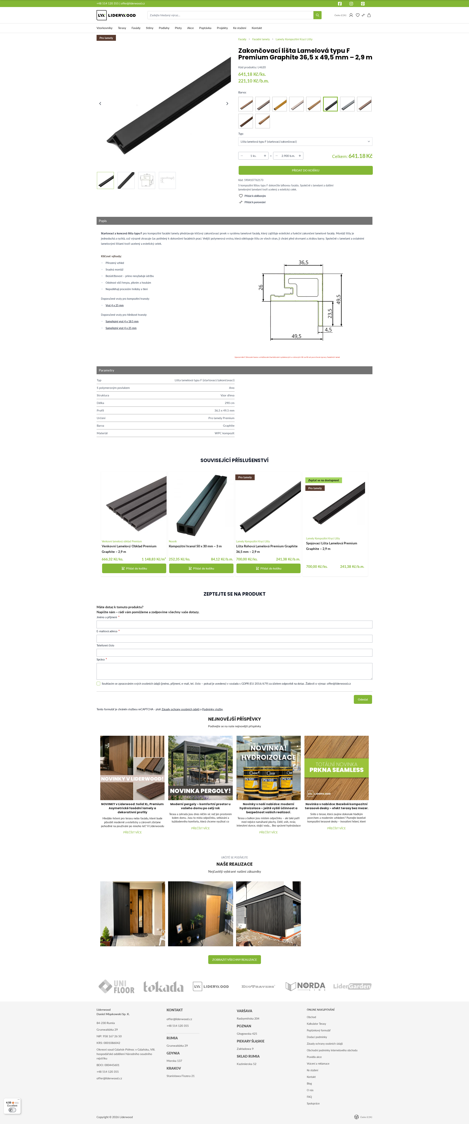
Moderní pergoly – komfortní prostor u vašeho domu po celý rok (200, 806)
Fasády (242, 39)
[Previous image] (100, 103)
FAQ (309, 1097)
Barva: (242, 92)
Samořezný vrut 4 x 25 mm (121, 328)
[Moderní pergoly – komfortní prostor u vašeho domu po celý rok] (200, 768)
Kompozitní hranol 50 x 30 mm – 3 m (195, 546)
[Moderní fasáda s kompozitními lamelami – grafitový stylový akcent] (268, 913)
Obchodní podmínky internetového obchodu (332, 1050)
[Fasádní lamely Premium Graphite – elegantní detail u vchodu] (132, 913)
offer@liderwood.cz (133, 3)
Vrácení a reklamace (318, 1063)
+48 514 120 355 (108, 3)
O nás (310, 1090)
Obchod (311, 1017)
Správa (101, 659)
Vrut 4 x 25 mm (115, 305)
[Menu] (18, 1100)
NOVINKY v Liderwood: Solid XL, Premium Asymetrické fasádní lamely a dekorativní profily (132, 808)
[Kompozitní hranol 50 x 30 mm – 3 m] (201, 504)
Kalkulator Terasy (316, 1023)
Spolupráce (313, 1103)
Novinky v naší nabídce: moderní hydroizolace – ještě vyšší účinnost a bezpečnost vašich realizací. (268, 808)
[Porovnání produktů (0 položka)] (363, 15)
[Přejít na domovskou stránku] (116, 15)
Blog (309, 1083)
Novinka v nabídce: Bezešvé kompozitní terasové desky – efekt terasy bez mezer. (336, 806)
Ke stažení (312, 1070)
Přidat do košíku (136, 568)
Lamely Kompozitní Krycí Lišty (294, 39)
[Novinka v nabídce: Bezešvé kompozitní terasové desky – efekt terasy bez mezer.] (336, 768)
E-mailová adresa (107, 631)
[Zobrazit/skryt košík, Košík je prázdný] (369, 15)
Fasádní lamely (261, 39)
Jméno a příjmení (107, 617)
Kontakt (311, 1077)
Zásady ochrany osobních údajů (180, 709)
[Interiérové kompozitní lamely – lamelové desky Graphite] (200, 913)
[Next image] (227, 103)
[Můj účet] (351, 15)
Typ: (241, 133)
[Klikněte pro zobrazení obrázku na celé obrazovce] (164, 100)
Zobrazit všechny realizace (234, 959)
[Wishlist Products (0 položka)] (358, 15)
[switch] (12, 1110)
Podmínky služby (212, 709)
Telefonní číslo (105, 645)
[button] (234, 959)
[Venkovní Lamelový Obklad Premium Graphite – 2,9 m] (134, 504)
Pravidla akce (314, 1057)
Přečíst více (132, 832)
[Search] (317, 15)
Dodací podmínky (317, 1037)
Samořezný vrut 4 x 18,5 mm (122, 321)
